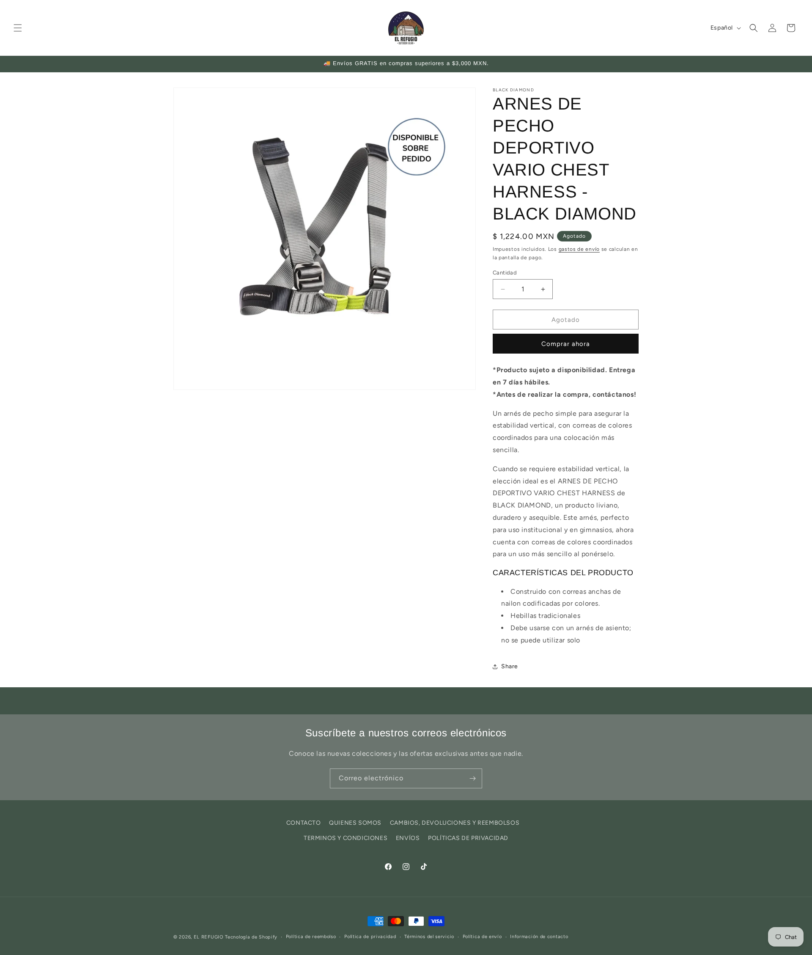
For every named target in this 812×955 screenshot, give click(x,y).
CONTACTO (303, 822)
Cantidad (505, 272)
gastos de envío (579, 249)
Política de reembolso (311, 936)
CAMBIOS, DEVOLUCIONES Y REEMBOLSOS (454, 822)
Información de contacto (539, 936)
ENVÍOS (408, 837)
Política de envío (482, 936)
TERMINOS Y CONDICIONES (345, 837)
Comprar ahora (565, 344)
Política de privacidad (370, 936)
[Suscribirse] (472, 778)
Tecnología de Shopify (251, 937)
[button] (17, 28)
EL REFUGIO (209, 937)
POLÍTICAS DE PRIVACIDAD (468, 837)
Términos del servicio (429, 936)
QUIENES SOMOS (355, 822)
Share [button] (509, 666)
